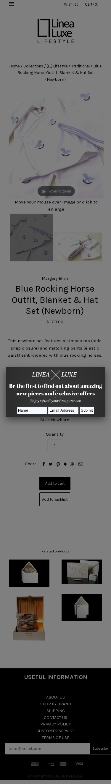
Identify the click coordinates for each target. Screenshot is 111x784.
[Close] (105, 367)
